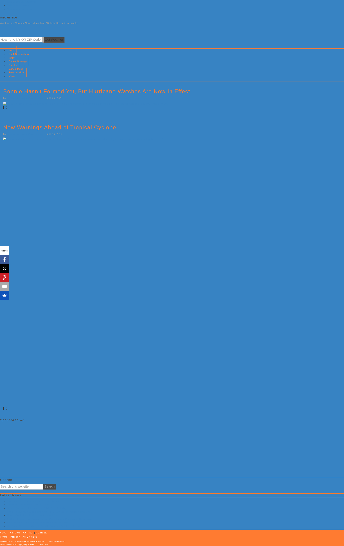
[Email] (4, 286)
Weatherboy (8, 17)
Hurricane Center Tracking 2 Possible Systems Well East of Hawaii (44, 526)
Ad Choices (30, 537)
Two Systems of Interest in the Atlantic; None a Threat (37, 501)
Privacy (15, 537)
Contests (41, 532)
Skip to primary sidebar (20, 9)
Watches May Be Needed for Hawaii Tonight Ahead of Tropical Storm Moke (49, 511)
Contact (28, 532)
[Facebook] (4, 259)
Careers (15, 532)
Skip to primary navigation (22, 1)
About (4, 532)
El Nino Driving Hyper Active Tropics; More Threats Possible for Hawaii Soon (50, 518)
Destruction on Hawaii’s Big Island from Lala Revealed (37, 522)
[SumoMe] (4, 295)
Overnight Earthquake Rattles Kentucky (29, 504)
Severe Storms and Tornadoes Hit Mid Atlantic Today (37, 508)
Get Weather (54, 39)
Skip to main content (18, 5)
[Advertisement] (107, 449)
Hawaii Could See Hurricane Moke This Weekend (35, 515)
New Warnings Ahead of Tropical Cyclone (59, 127)
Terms (4, 537)
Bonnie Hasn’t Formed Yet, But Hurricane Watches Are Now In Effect (96, 91)
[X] (4, 268)
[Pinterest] (4, 277)
